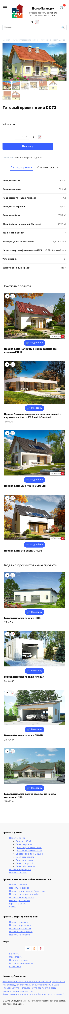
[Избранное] (32, 22)
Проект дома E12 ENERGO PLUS (23, 550)
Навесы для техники (19, 900)
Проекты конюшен (18, 922)
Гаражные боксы (17, 903)
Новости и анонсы (18, 960)
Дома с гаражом (24, 844)
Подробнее (36, 342)
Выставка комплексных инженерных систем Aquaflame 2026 (34, 981)
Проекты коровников (20, 925)
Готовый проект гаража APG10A (24, 676)
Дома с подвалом (24, 860)
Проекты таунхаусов (20, 869)
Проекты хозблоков (19, 934)
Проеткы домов (17, 838)
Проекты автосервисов (21, 897)
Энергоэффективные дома (29, 854)
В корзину (27, 146)
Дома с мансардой (25, 857)
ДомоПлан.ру (43, 8)
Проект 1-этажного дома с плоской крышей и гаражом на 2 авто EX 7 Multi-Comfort (32, 416)
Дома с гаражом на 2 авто (29, 847)
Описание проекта (47, 167)
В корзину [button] (36, 408)
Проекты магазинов (19, 888)
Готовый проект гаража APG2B (23, 735)
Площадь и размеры (21, 167)
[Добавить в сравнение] (40, 136)
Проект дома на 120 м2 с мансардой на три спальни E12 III (30, 351)
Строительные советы (21, 963)
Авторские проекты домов (53, 40)
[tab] (21, 167)
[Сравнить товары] (37, 22)
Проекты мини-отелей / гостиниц (27, 891)
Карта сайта (15, 966)
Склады (12, 906)
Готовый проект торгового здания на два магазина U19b (30, 796)
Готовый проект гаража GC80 (22, 618)
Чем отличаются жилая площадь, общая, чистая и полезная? (33, 994)
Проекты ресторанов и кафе (24, 894)
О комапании (15, 957)
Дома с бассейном (25, 866)
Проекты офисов (18, 884)
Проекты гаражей (18, 872)
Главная (6, 40)
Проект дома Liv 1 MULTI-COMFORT (25, 485)
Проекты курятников (20, 928)
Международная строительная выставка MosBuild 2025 (31, 984)
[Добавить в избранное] (33, 136)
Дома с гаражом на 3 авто (29, 850)
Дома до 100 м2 (23, 841)
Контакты (14, 953)
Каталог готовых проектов (25, 40)
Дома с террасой (24, 863)
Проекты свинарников (20, 931)
